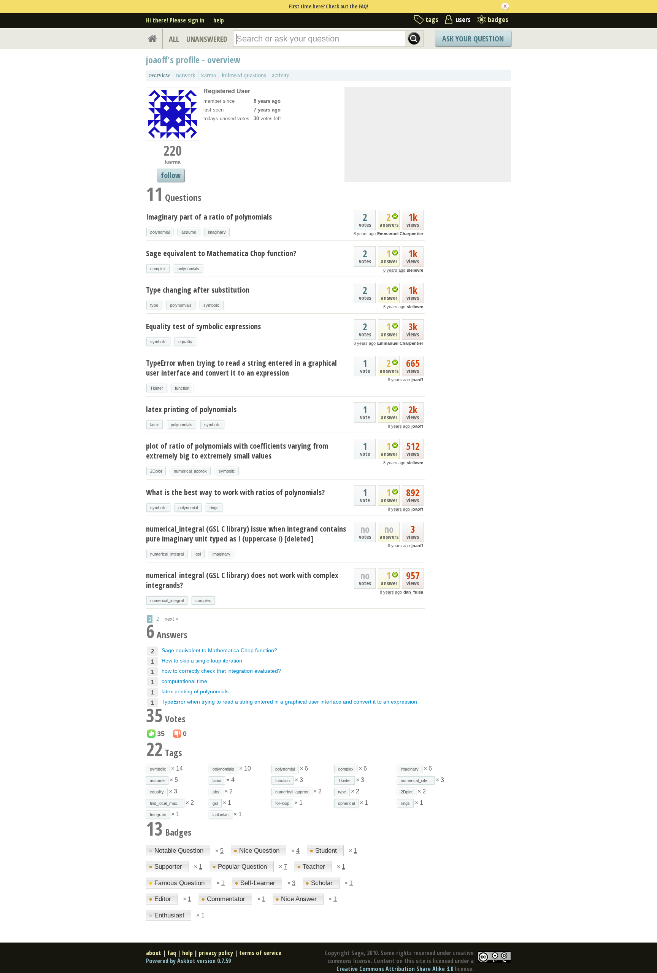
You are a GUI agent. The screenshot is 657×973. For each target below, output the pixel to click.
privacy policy (216, 953)
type (154, 305)
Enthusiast (167, 915)
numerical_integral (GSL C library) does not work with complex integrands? (242, 580)
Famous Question (177, 883)
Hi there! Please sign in (175, 20)
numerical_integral (167, 554)
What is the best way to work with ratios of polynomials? (235, 492)
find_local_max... (165, 803)
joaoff (417, 379)
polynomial (160, 232)
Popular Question (240, 866)
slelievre (415, 270)
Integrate (158, 814)
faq (171, 953)
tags (431, 19)
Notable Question (177, 850)
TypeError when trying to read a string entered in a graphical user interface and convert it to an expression (241, 368)
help (218, 20)
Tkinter (156, 388)
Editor (161, 899)
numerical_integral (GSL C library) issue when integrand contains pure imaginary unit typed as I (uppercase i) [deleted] (246, 534)
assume (188, 232)
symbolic (211, 305)
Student (324, 850)
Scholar (320, 883)
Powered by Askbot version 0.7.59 (188, 961)
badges (498, 19)
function (182, 388)
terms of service (260, 953)
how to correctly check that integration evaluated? (221, 671)
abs (216, 792)
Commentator (224, 899)
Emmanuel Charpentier (400, 233)
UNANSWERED (206, 39)
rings (214, 507)
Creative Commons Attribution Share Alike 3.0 (394, 969)
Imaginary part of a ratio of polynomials (209, 217)
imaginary (217, 232)
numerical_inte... (416, 780)
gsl (198, 554)
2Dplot (156, 471)
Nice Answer (297, 899)
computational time (184, 681)
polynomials (188, 268)
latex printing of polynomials (191, 409)
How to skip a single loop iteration (202, 661)
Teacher (312, 866)
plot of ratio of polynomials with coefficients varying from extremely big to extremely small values (237, 451)
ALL (174, 39)
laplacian (221, 814)
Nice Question (257, 850)
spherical (346, 803)
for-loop (282, 803)
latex (154, 424)
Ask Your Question (473, 38)
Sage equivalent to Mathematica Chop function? (221, 253)
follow (171, 175)
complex (158, 268)
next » (171, 619)
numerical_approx (190, 471)
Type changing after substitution (197, 290)
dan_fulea (413, 592)
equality (185, 341)
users (463, 19)
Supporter (166, 866)
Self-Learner (256, 883)
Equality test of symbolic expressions (203, 326)
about (153, 953)
